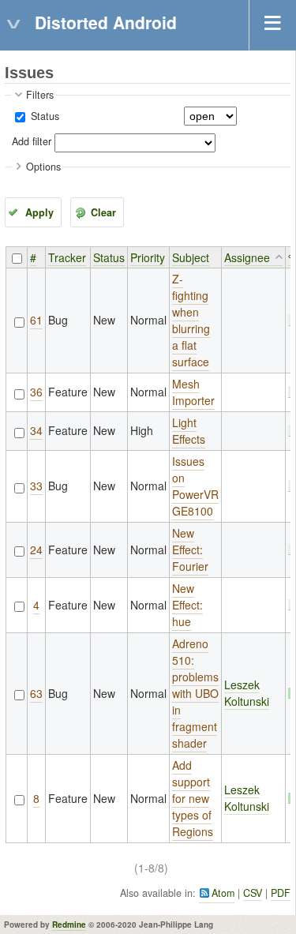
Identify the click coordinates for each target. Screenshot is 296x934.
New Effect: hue (187, 604)
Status (43, 116)
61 (36, 320)
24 (36, 549)
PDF (280, 893)
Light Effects (188, 430)
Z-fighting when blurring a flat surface (191, 320)
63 (36, 693)
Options (43, 166)
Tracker (67, 257)
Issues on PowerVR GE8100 (195, 486)
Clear (103, 212)
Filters (40, 95)
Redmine (69, 924)
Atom (223, 893)
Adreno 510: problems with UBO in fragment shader (195, 693)
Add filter (31, 141)
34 (36, 430)
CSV (252, 893)
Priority (147, 257)
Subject (190, 257)
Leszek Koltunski (246, 693)
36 (36, 391)
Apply (39, 212)
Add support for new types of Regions (192, 798)
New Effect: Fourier (190, 549)
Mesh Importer (193, 392)
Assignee (247, 257)
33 (36, 485)
